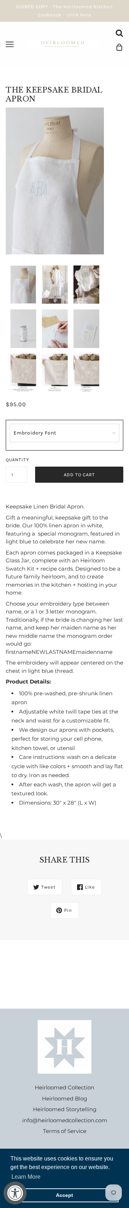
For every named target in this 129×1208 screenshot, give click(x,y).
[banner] (63, 43)
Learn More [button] (25, 1177)
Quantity (16, 459)
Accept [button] (64, 1195)
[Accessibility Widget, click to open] (15, 1193)
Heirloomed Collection (64, 1087)
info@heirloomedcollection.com (64, 1120)
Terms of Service (64, 1131)
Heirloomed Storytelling (64, 1109)
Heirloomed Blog (64, 1098)
